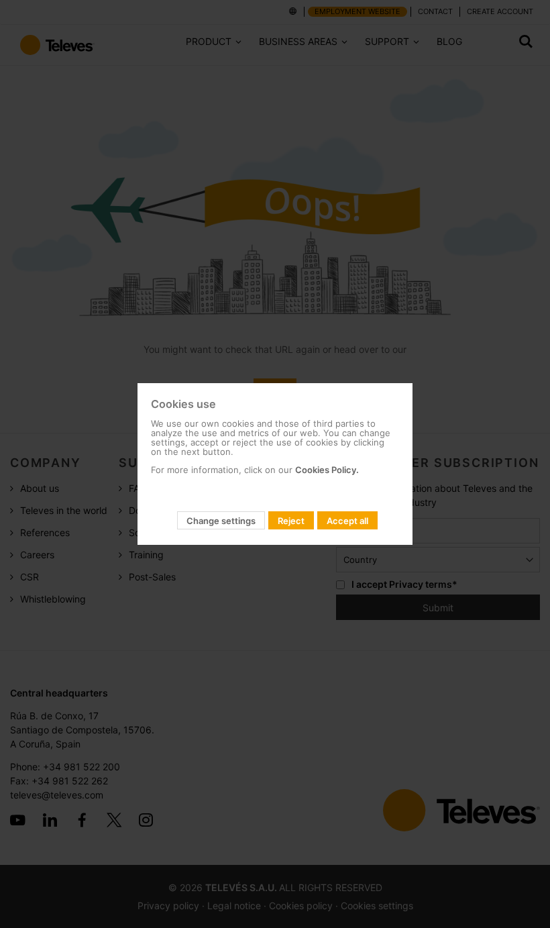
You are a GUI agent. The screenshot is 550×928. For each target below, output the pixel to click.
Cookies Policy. (327, 469)
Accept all (347, 520)
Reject (291, 520)
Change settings (221, 520)
